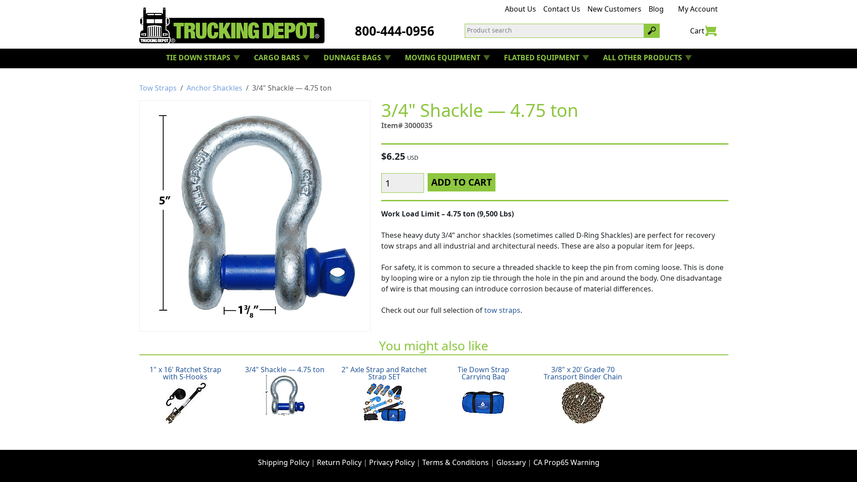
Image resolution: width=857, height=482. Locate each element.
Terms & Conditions (455, 462)
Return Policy (339, 462)
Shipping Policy (283, 462)
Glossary (511, 462)
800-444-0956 (394, 30)
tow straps (502, 310)
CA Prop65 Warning (566, 462)
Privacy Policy (392, 462)
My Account (698, 9)
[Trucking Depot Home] (231, 25)
